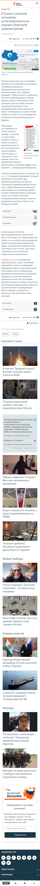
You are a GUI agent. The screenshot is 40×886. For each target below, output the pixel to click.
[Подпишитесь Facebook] (8, 858)
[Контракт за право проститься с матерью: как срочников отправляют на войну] (20, 758)
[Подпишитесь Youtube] (19, 858)
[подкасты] (15, 883)
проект (4, 176)
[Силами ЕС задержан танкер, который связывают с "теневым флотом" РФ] (20, 680)
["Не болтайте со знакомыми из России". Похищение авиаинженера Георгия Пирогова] (20, 722)
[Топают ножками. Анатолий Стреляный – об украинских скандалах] (20, 572)
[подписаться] (8, 863)
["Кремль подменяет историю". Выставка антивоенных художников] (20, 464)
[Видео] (25, 883)
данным (14, 260)
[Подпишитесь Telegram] (24, 858)
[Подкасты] (3, 863)
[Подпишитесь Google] (3, 858)
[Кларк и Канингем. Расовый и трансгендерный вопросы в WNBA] (20, 498)
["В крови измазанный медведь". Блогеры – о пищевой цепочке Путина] (20, 389)
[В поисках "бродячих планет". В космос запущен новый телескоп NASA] (20, 356)
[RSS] (34, 858)
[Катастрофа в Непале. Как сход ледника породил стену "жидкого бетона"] (20, 605)
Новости (5, 10)
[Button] (14, 38)
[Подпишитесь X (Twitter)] (14, 858)
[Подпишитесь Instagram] (29, 858)
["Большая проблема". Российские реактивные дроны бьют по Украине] (20, 531)
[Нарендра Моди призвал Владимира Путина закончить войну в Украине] (20, 647)
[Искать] (34, 883)
